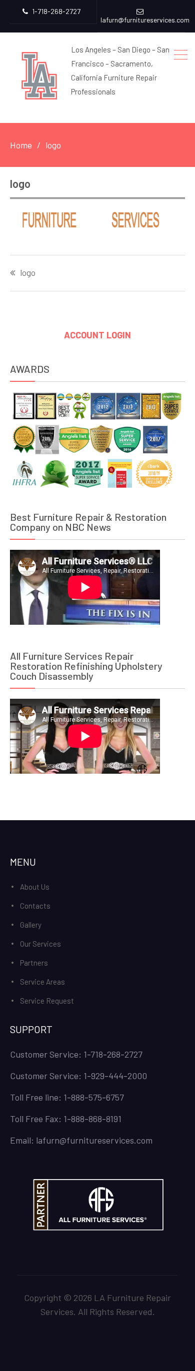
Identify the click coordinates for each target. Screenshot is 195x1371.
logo (28, 273)
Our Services (40, 943)
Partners (34, 962)
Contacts (35, 905)
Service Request (47, 1000)
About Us (35, 886)
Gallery (31, 924)
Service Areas (42, 981)
